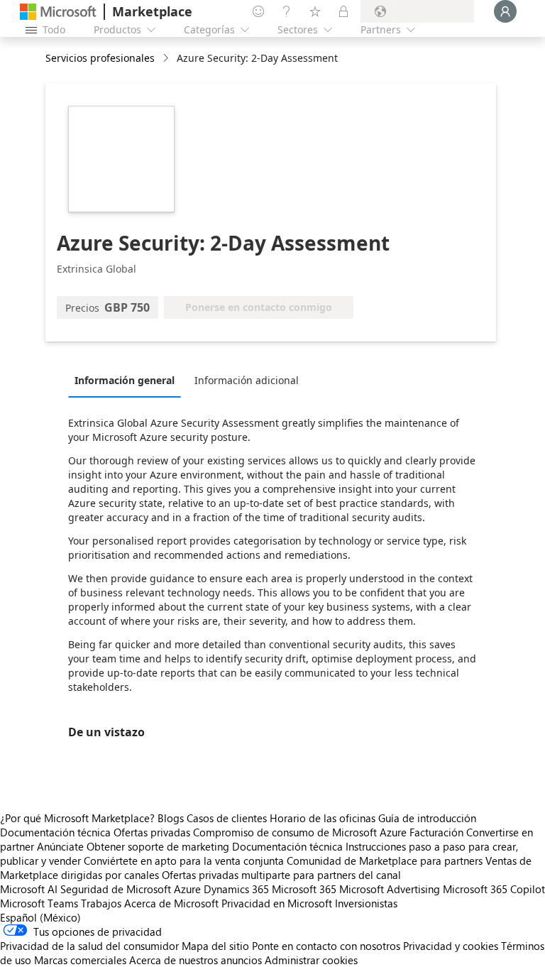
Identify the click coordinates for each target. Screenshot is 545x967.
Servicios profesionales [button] (100, 58)
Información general (125, 380)
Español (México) (40, 917)
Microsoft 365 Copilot (494, 889)
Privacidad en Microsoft (276, 903)
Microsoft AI (28, 889)
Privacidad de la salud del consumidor (89, 946)
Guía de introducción (427, 818)
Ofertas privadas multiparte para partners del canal (281, 875)
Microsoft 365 (304, 889)
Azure (187, 889)
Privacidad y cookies (450, 946)
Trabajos (101, 903)
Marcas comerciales (80, 960)
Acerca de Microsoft (171, 903)
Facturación (436, 832)
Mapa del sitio (215, 946)
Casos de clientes (227, 818)
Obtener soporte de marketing (158, 846)
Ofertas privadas (152, 832)
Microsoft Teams (39, 903)
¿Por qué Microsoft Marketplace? (77, 818)
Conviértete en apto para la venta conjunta (184, 860)
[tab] (128, 379)
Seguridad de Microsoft (115, 889)
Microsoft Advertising (389, 889)
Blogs (171, 818)
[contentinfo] (167, 58)
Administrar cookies (311, 960)
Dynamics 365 (236, 889)
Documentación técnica (55, 832)
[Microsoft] (58, 12)
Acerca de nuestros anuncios (195, 960)
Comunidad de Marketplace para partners (385, 860)
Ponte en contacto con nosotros (326, 946)
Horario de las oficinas (322, 818)
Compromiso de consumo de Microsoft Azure (301, 832)
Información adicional (246, 380)
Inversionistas (366, 903)
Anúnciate (60, 846)
